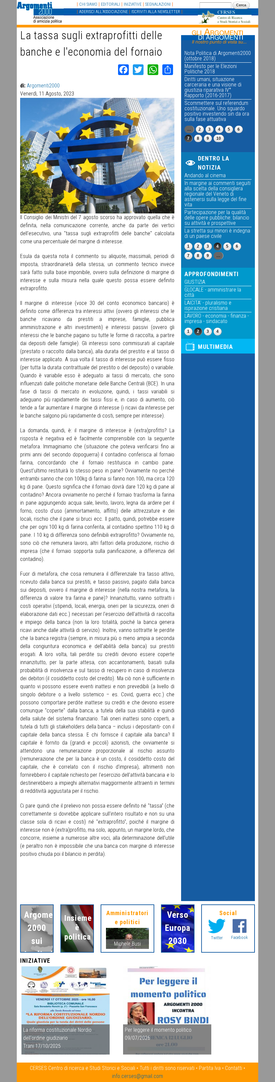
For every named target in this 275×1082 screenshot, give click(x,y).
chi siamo (88, 4)
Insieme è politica (77, 927)
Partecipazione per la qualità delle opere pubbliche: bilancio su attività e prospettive (216, 217)
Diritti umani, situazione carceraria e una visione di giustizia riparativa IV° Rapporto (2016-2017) (212, 87)
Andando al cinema (205, 175)
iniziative (133, 4)
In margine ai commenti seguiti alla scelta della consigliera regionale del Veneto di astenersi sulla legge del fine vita (217, 194)
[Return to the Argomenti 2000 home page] (40, 19)
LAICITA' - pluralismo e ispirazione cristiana (207, 305)
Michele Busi (127, 944)
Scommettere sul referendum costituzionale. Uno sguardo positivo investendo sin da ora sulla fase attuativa (216, 111)
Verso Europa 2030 (177, 928)
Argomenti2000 (43, 85)
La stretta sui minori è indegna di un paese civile (217, 233)
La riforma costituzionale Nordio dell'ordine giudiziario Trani (57, 1038)
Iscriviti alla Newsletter (155, 12)
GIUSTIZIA (194, 282)
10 (218, 138)
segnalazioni (158, 4)
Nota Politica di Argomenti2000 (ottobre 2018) (217, 56)
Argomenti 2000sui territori (37, 934)
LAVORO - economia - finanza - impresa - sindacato (216, 318)
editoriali (110, 4)
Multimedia (215, 346)
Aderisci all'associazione (103, 12)
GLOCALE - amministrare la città (212, 292)
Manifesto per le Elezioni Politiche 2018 (210, 69)
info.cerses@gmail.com (137, 1076)
